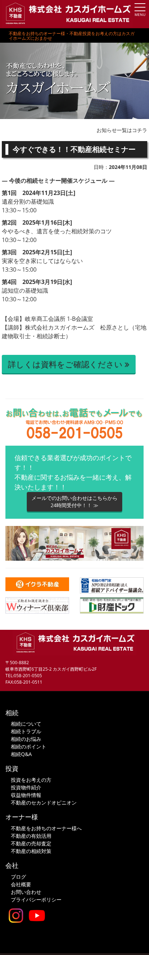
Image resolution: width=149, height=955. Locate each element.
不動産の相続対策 (31, 851)
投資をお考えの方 (31, 779)
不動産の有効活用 (31, 835)
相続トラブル (26, 731)
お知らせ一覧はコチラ (122, 130)
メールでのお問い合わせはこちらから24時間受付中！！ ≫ (74, 502)
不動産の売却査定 (31, 843)
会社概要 (21, 884)
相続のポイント (28, 746)
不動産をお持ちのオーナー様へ (46, 828)
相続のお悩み (26, 738)
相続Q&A (21, 754)
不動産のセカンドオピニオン (44, 802)
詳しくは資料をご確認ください (66, 363)
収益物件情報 (26, 794)
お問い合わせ (26, 891)
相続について (26, 723)
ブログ (18, 876)
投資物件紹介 (26, 787)
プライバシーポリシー (36, 899)
